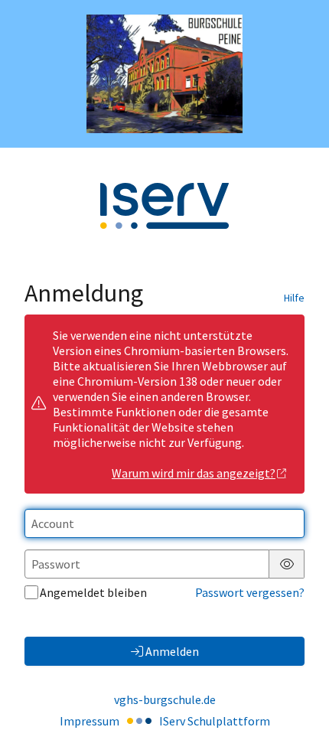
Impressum (89, 721)
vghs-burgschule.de (165, 699)
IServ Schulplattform (214, 721)
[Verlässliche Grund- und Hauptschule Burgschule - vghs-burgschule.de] (164, 74)
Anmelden (172, 651)
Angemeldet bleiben (93, 592)
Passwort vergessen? (250, 592)
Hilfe (294, 298)
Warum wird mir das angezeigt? (193, 473)
